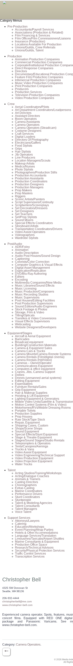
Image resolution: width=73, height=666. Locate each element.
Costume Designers (28, 130)
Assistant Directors (27, 115)
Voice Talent (23, 511)
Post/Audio (14, 243)
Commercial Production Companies (38, 62)
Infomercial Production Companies (38, 80)
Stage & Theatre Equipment (33, 437)
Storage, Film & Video (29, 312)
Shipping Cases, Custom (31, 425)
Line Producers (25, 157)
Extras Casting (24, 488)
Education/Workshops (29, 526)
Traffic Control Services (30, 553)
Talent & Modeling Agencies (33, 502)
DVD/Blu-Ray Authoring (31, 273)
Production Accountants (30, 175)
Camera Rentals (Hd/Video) (33, 360)
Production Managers (29, 187)
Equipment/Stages (19, 333)
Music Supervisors (27, 297)
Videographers (25, 235)
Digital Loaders (25, 136)
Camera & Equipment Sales (33, 348)
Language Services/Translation (35, 535)
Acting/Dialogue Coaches (32, 476)
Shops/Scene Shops (28, 428)
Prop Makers (23, 190)
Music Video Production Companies (39, 83)
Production (14, 56)
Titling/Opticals (25, 315)
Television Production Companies (37, 95)
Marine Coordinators (28, 491)
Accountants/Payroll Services (34, 29)
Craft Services (24, 133)
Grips (18, 148)
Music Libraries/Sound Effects (34, 285)
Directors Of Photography (31, 139)
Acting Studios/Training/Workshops (38, 473)
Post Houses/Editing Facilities (35, 300)
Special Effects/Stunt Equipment (36, 434)
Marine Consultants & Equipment (37, 541)
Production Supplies (28, 413)
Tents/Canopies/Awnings (31, 446)
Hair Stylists (23, 151)
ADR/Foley (22, 246)
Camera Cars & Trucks (30, 351)
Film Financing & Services (32, 35)
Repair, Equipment (27, 422)
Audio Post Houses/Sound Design (37, 255)
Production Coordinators (31, 181)
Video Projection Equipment (33, 461)
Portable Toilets (25, 410)
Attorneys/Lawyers (27, 520)
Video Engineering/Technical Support (40, 455)
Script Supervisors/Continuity (34, 202)
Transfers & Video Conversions (35, 318)
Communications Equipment (34, 366)
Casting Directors (26, 482)
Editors (19, 276)
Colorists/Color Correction (32, 261)
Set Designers (24, 211)
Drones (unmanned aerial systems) (38, 377)
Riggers (20, 196)
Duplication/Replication (30, 270)
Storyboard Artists (26, 226)
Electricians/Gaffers (28, 142)
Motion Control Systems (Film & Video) (40, 404)
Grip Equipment (25, 389)
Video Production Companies (34, 98)
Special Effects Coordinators (34, 223)
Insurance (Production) (30, 41)
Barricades (22, 339)
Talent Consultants (27, 505)
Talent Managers (26, 508)
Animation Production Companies (37, 59)
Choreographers (26, 485)
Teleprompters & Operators (33, 443)
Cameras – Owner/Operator (33, 363)
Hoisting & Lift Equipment (32, 395)
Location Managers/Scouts (32, 160)
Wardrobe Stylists (26, 237)
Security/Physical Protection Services (40, 550)
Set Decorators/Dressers (31, 208)
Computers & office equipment (35, 368)
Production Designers (29, 184)
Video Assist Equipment (31, 452)
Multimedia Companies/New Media (38, 282)
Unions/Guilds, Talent (29, 50)
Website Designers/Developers (35, 327)
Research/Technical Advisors (34, 547)
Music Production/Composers (34, 291)
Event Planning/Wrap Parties (34, 529)
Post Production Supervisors (34, 303)
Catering (20, 523)
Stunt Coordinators (27, 497)
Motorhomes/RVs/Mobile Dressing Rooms (43, 407)
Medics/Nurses (25, 166)
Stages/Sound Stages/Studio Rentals (39, 440)
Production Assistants (29, 178)
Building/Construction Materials (36, 345)
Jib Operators (24, 154)
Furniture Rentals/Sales (30, 386)
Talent (11, 470)
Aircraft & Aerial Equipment (33, 336)
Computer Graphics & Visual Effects (39, 264)
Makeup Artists (24, 163)
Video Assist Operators (30, 232)
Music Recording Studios (31, 294)
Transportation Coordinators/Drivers (38, 229)
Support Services (18, 517)
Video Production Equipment (34, 458)
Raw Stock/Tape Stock (30, 419)
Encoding (21, 279)
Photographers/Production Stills (36, 172)
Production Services (28, 92)
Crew (11, 104)
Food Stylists (23, 145)
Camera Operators (27, 124)
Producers (22, 89)
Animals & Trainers (27, 479)
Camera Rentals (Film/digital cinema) (39, 357)
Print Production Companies (33, 86)
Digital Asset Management (32, 267)
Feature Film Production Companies (39, 77)
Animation (21, 249)
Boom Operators (26, 118)
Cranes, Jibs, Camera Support (35, 371)
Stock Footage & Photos (31, 309)
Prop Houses (23, 416)
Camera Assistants (27, 121)
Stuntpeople (23, 500)
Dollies (19, 374)
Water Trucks (23, 464)
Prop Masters (24, 193)
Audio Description (27, 252)
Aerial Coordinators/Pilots (32, 106)
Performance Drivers (28, 494)
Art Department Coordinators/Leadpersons (43, 109)
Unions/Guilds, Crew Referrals (35, 47)
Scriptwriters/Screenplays (32, 205)
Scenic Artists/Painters (30, 199)
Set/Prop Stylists (26, 217)
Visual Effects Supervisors (32, 321)
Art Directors (23, 112)
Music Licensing (25, 288)
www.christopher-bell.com (17, 604)
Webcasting (23, 324)
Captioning (22, 258)
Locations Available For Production (38, 44)
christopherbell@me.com (17, 601)
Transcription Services (30, 556)
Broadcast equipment (29, 342)
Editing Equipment (27, 380)
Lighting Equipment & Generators (37, 398)
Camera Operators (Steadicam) (35, 127)
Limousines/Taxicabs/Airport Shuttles (39, 538)
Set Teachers (23, 214)
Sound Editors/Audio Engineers (36, 306)
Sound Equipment (27, 431)
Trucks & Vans (24, 449)
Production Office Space (31, 544)
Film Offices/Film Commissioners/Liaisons (43, 38)
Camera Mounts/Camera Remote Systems (43, 354)
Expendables (24, 383)
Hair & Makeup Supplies (31, 392)
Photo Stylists (24, 169)
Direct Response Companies (34, 68)
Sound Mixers (24, 220)
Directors (21, 71)
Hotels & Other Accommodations (36, 532)
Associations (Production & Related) (39, 32)
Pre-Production (17, 26)
